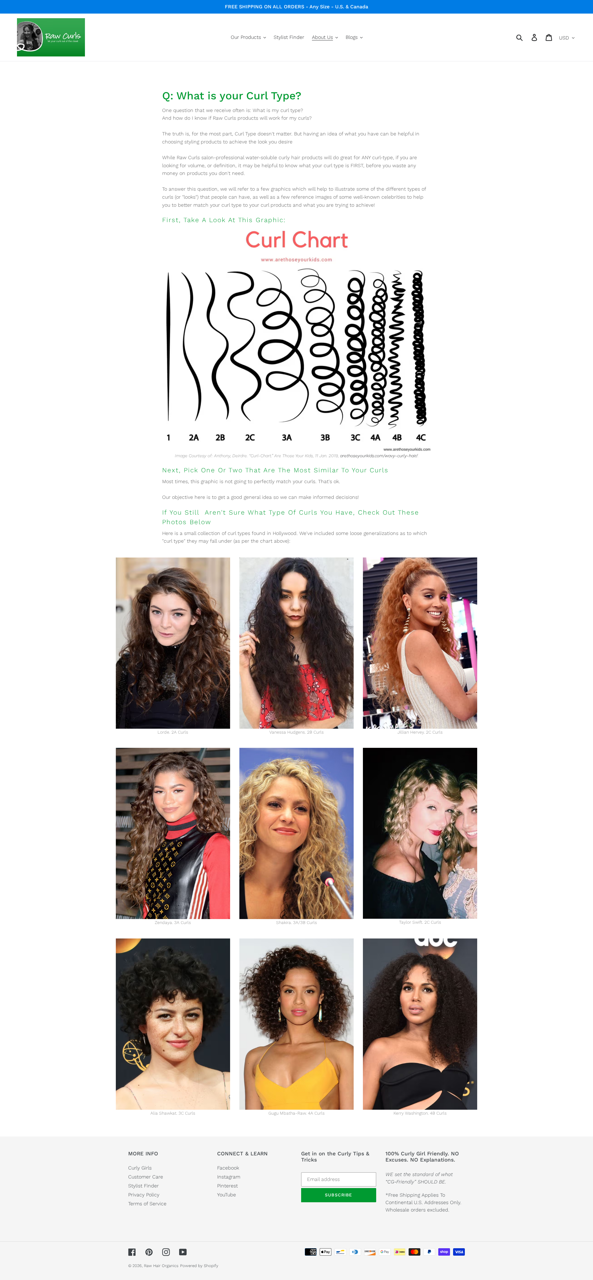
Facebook (228, 1168)
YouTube (226, 1195)
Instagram (228, 1177)
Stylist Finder (143, 1186)
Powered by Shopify (199, 1265)
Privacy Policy (143, 1195)
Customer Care (145, 1177)
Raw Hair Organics (161, 1265)
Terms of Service (147, 1204)
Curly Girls (140, 1168)
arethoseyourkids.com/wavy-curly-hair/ (379, 455)
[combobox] (526, 37)
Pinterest (227, 1186)
